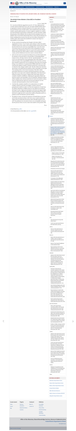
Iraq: (50, 217)
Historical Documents (22, 405)
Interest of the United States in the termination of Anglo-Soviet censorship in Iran (57, 208)
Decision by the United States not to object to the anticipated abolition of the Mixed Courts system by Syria (58, 313)
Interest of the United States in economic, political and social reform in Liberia (57, 230)
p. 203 (20, 109)
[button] (19, 7)
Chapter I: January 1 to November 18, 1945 (58, 153)
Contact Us (31, 406)
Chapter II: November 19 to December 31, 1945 (58, 158)
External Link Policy (42, 409)
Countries (21, 409)
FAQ (11, 408)
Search (11, 406)
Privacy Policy (41, 407)
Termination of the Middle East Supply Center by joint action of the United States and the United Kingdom (57, 91)
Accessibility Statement (41, 405)
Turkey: (51, 331)
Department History (23, 407)
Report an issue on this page (15, 428)
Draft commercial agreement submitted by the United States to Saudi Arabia (58, 300)
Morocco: (51, 235)
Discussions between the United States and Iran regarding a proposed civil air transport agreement (57, 213)
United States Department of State (55, 421)
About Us (31, 404)
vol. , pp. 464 (32, 110)
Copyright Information (41, 412)
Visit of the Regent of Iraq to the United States (57, 220)
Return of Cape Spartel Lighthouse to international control (57, 244)
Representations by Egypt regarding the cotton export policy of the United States (57, 112)
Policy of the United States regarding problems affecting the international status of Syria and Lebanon (57, 307)
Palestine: (51, 253)
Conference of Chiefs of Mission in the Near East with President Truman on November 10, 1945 (57, 36)
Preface (51, 19)
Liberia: (51, 226)
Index (51, 374)
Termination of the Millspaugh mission (57, 179)
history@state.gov (62, 423)
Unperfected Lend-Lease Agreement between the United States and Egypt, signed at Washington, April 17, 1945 (57, 100)
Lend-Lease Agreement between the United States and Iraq (57, 224)
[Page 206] (44, 57)
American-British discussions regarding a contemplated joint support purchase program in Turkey (57, 360)
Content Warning (42, 415)
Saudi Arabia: (52, 266)
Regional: (51, 21)
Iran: (50, 144)
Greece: (51, 116)
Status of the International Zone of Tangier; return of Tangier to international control (57, 239)
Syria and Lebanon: (53, 303)
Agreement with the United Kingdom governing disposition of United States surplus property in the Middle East (58, 85)
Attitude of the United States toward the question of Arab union (58, 49)
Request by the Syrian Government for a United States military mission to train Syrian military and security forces (58, 320)
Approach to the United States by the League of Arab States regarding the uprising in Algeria (58, 54)
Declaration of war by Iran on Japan (58, 168)
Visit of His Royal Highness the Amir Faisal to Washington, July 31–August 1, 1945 (58, 286)
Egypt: (51, 95)
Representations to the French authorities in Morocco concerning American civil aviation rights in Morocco (57, 248)
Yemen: (51, 364)
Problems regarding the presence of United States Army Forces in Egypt (57, 106)
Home (11, 404)
